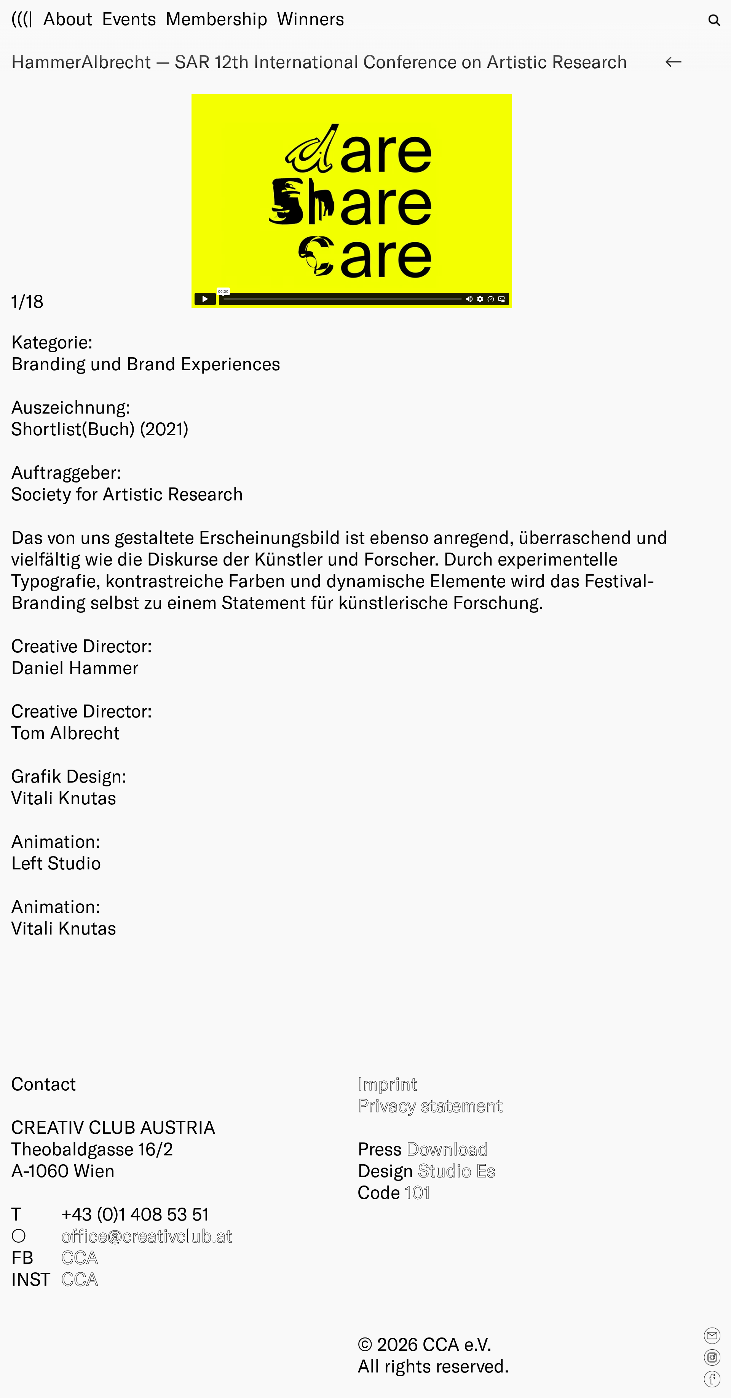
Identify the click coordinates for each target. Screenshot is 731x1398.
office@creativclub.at (146, 1235)
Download (447, 1148)
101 (418, 1192)
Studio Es (456, 1170)
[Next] (522, 203)
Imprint (387, 1083)
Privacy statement (430, 1105)
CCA (79, 1257)
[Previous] (181, 203)
